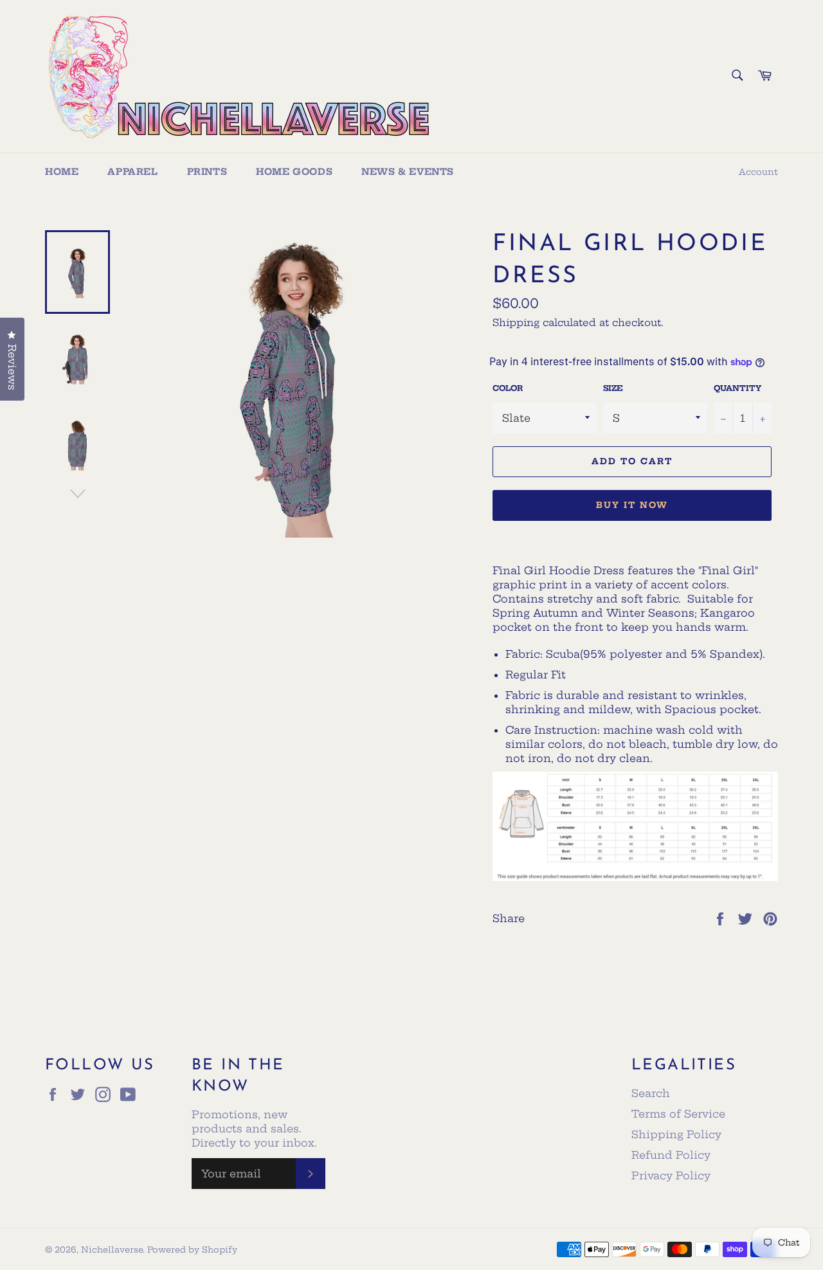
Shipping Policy (676, 1134)
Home (61, 171)
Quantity (737, 388)
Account (758, 172)
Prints (207, 171)
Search (650, 1093)
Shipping (516, 322)
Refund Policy (670, 1154)
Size (613, 388)
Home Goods (294, 171)
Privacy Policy (670, 1175)
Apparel (132, 171)
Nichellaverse (112, 1249)
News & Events (407, 171)
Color (508, 388)
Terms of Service (678, 1113)
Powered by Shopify (192, 1249)
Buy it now (632, 505)
